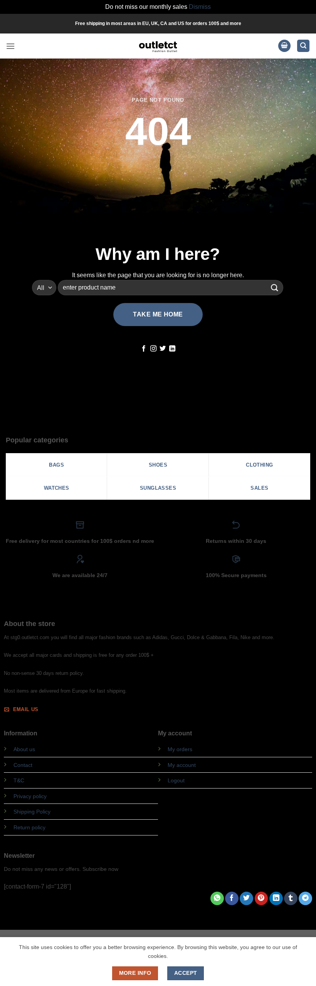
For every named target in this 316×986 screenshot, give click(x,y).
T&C (18, 780)
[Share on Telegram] (305, 899)
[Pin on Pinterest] (261, 899)
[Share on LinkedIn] (276, 899)
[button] (10, 46)
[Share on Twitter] (246, 899)
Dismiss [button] (200, 6)
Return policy (29, 827)
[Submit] (274, 287)
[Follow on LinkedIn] (172, 348)
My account (182, 765)
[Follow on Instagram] (153, 348)
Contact (22, 765)
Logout (176, 780)
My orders (180, 749)
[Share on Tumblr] (291, 899)
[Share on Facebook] (232, 899)
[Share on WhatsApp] (217, 899)
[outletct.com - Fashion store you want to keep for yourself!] (158, 46)
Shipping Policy (31, 812)
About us (24, 749)
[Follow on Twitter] (163, 348)
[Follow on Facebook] (144, 348)
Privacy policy (30, 796)
